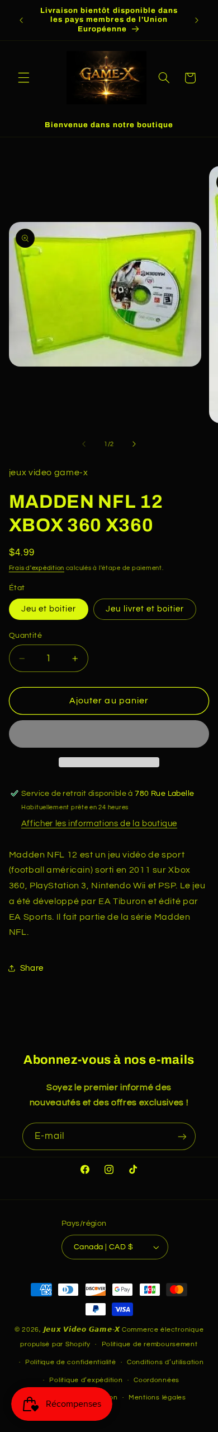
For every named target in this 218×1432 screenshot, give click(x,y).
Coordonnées (156, 1380)
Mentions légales (157, 1397)
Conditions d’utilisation (165, 1362)
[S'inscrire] (182, 1136)
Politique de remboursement (150, 1344)
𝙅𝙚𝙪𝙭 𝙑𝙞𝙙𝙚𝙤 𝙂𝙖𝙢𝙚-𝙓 (82, 1330)
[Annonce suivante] (196, 20)
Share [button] (32, 968)
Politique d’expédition (85, 1380)
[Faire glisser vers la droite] (134, 444)
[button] (23, 78)
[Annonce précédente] (21, 20)
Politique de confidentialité (70, 1362)
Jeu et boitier (49, 609)
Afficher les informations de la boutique (99, 823)
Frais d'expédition (36, 568)
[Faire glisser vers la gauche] (84, 444)
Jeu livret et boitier (145, 609)
